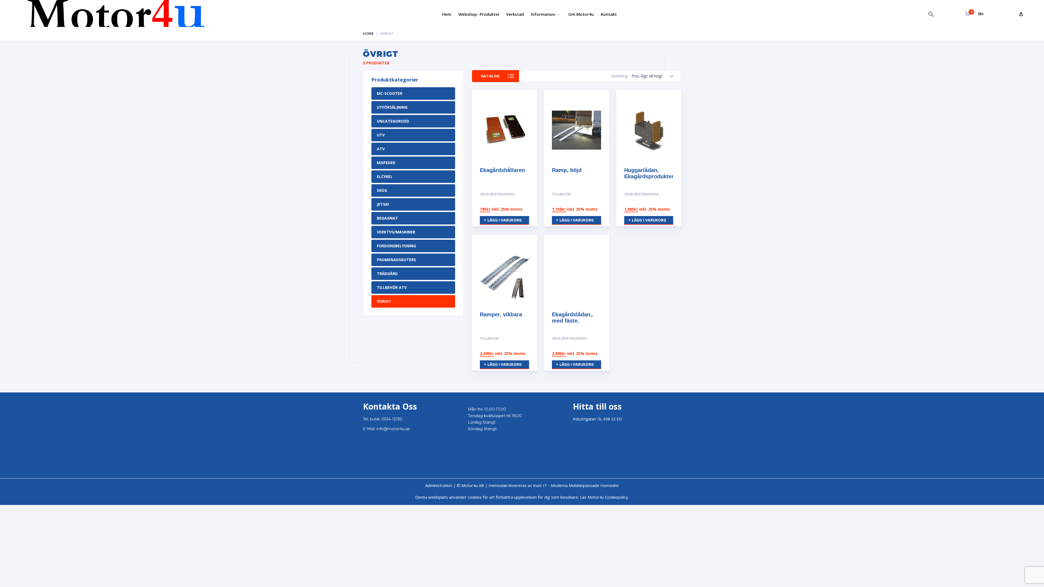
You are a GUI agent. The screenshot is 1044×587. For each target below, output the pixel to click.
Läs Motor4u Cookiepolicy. (604, 497)
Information (543, 14)
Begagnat (387, 218)
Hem (446, 14)
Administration (438, 485)
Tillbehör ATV (392, 287)
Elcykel (385, 176)
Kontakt (609, 14)
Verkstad (515, 14)
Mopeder (386, 162)
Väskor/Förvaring (497, 194)
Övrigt (384, 301)
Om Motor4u (581, 14)
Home (368, 33)
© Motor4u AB (470, 485)
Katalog (490, 76)
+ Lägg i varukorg (503, 220)
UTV (381, 135)
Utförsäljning (392, 107)
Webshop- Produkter (478, 14)
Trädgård (387, 273)
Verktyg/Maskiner (396, 232)
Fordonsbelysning (396, 245)
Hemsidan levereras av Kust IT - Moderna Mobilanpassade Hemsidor (554, 485)
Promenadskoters (396, 259)
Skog (382, 190)
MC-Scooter (389, 93)
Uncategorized (393, 121)
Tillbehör (561, 194)
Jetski (383, 204)
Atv (381, 148)
